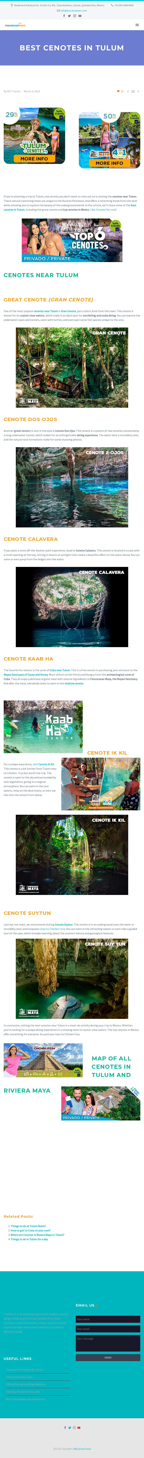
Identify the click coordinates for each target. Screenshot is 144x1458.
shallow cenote (74, 683)
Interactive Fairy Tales (19, 1377)
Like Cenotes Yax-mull (103, 209)
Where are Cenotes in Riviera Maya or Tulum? (37, 1235)
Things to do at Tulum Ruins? (28, 1226)
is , (55, 311)
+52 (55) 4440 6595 (123, 5)
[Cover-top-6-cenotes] (72, 240)
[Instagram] (74, 15)
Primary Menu (137, 25)
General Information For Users (24, 1369)
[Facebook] (64, 15)
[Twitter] (69, 15)
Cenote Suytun (63, 924)
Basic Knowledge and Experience (25, 1399)
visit (43, 764)
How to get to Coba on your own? (31, 1230)
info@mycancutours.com (74, 10)
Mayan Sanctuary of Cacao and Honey (26, 674)
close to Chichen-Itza (52, 929)
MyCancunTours (82, 1448)
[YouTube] (80, 15)
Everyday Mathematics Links (23, 1391)
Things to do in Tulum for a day (29, 1239)
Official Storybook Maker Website (26, 1384)
